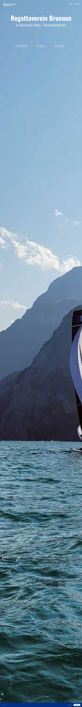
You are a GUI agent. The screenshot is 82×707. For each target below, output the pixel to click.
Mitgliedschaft (59, 46)
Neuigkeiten (41, 46)
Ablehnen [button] (70, 704)
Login (70, 4)
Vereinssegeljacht (21, 46)
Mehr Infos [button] (4, 704)
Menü (78, 4)
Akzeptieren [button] (77, 704)
